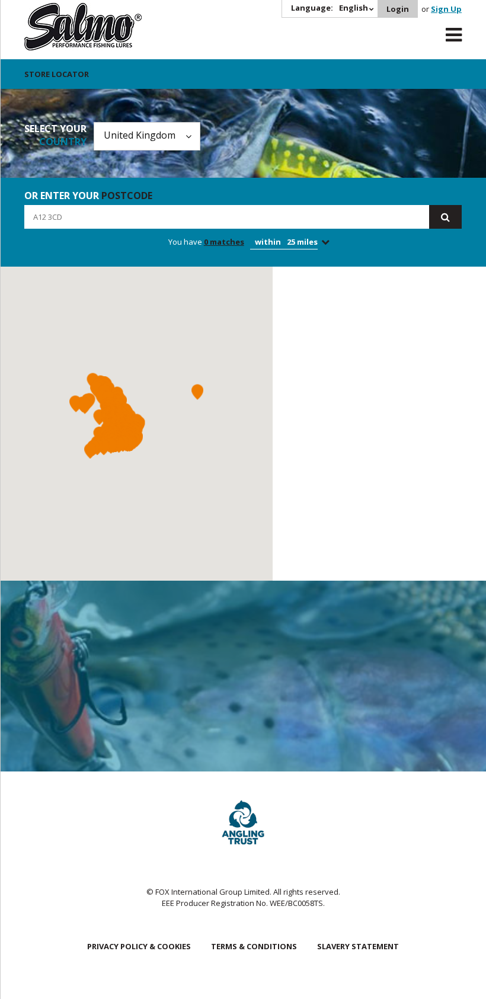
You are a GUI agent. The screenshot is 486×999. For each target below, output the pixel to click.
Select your (55, 135)
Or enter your (88, 195)
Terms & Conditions (254, 946)
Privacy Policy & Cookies (139, 946)
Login (397, 9)
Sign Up (446, 9)
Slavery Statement (358, 946)
